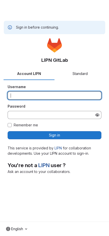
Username (17, 87)
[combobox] (16, 229)
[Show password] (97, 115)
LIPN (58, 148)
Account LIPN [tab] (29, 73)
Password (16, 106)
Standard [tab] (80, 73)
